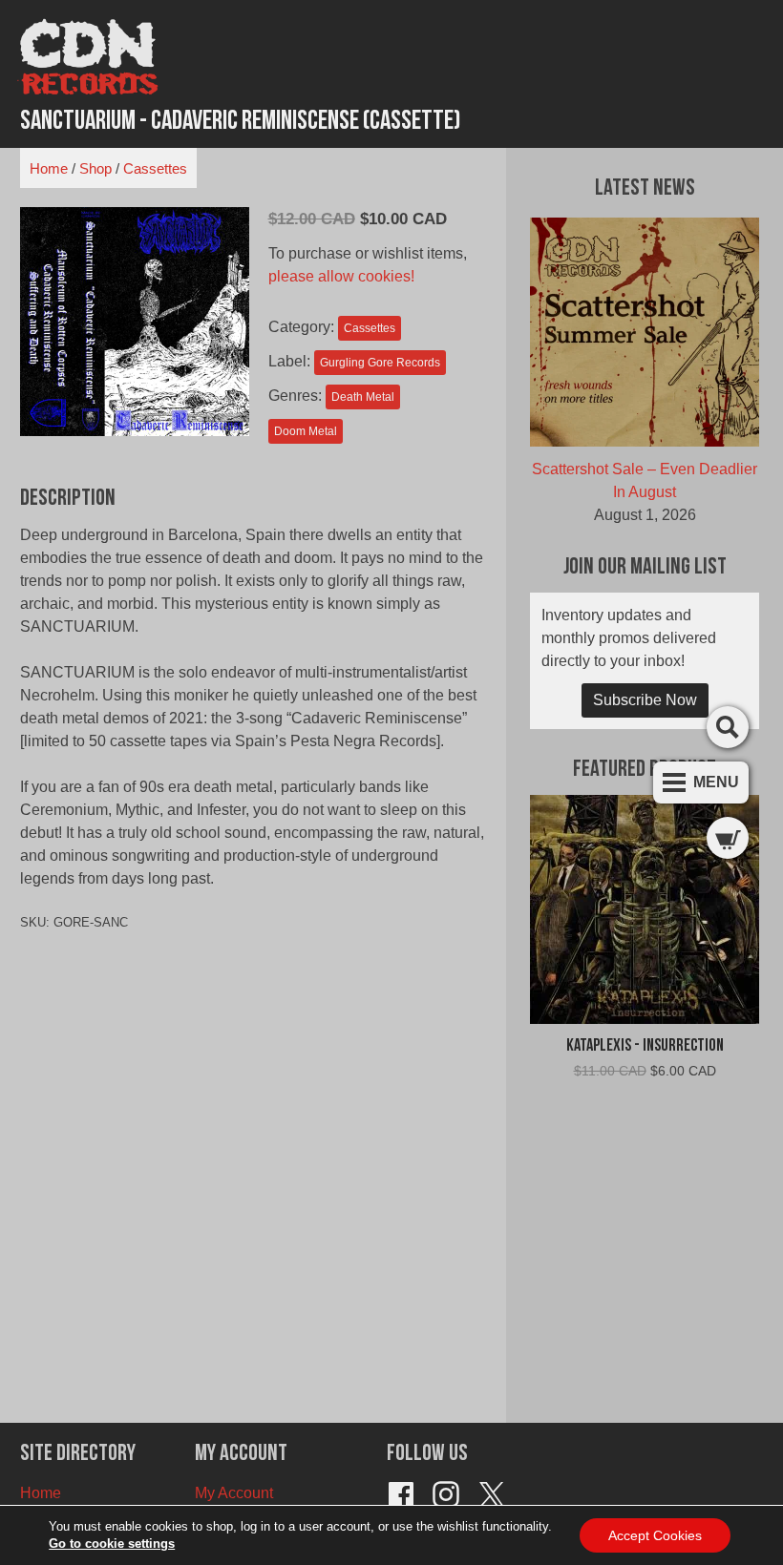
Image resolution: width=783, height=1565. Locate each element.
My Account (234, 1493)
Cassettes (155, 168)
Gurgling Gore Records (380, 362)
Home (49, 168)
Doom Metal (305, 431)
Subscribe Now (645, 700)
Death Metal (362, 397)
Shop (95, 168)
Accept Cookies (655, 1535)
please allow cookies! (341, 276)
